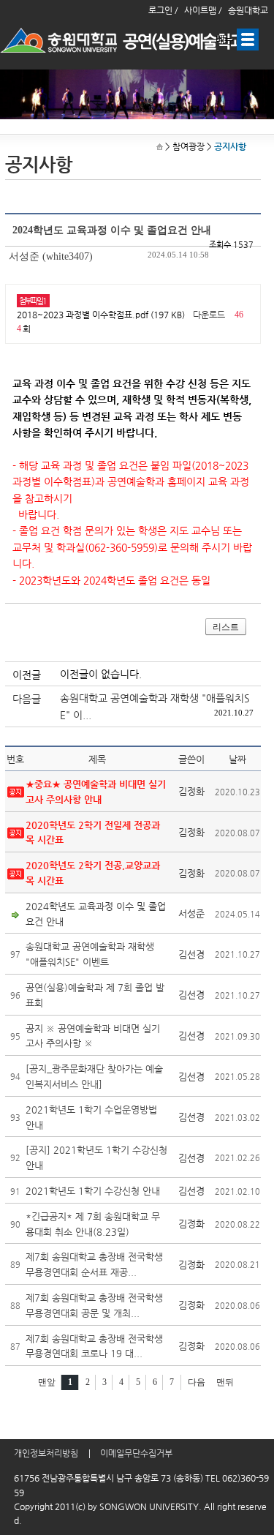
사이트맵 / (203, 10)
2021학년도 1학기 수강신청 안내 (93, 1190)
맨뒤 (225, 1382)
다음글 (26, 699)
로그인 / (163, 10)
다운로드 (209, 314)
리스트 (226, 627)
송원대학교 (248, 10)
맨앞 (47, 1382)
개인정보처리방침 (46, 1453)
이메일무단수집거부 (136, 1453)
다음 (196, 1382)
